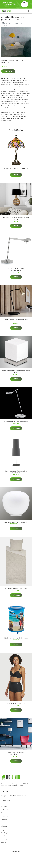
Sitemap (3, 842)
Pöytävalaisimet (19, 60)
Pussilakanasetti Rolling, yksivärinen (16, 589)
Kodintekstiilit (5, 810)
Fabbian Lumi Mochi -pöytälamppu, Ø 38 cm (16, 522)
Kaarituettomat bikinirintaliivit (16, 703)
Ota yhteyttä (4, 833)
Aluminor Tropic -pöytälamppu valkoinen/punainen (16, 753)
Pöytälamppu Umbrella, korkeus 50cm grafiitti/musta (16, 472)
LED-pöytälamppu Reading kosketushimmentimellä (16, 269)
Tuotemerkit (4, 816)
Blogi (2, 830)
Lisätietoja (8, 71)
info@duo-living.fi (6, 800)
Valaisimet (12, 60)
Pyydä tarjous (24, 3)
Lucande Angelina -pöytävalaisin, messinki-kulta (16, 320)
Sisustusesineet (5, 813)
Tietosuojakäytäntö (6, 839)
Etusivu (3, 22)
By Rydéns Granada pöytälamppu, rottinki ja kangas (16, 218)
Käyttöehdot (4, 836)
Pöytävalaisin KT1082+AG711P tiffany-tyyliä (16, 168)
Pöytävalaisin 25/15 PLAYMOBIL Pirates (16, 638)
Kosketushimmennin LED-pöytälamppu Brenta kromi (16, 371)
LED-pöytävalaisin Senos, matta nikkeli (16, 421)
